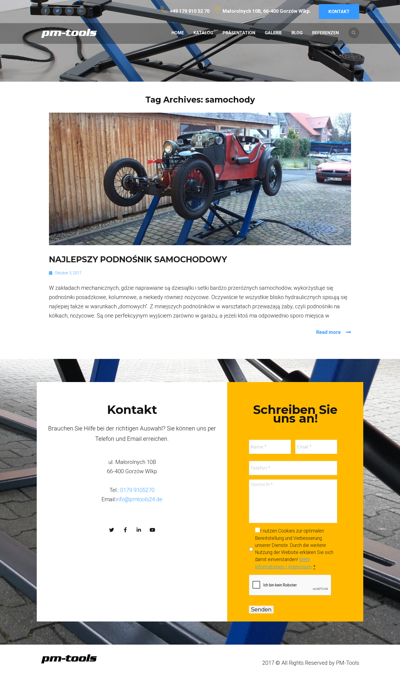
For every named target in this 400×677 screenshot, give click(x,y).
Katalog (203, 32)
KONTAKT (339, 11)
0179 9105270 (137, 490)
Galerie (273, 32)
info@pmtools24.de (139, 499)
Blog (297, 32)
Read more (328, 332)
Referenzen (325, 32)
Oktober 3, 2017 (68, 273)
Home (177, 32)
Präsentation (239, 32)
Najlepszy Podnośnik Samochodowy (138, 259)
